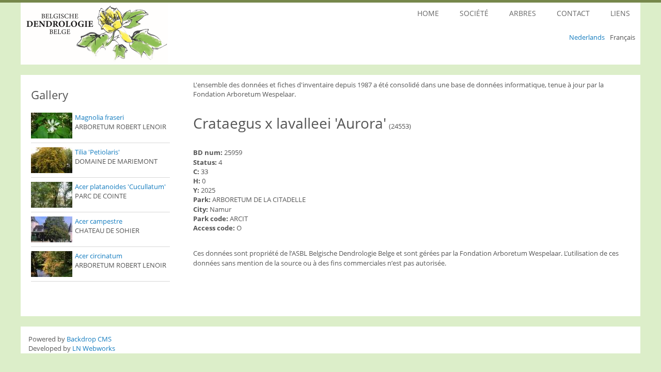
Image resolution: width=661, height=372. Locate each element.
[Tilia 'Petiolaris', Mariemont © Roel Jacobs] (51, 160)
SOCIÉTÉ (474, 13)
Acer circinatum (98, 255)
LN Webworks (93, 348)
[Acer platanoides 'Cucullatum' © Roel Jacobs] (51, 195)
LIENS (620, 13)
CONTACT (573, 13)
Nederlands (587, 37)
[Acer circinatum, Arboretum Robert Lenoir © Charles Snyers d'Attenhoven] (51, 264)
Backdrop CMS (89, 339)
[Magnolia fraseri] (51, 125)
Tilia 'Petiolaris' (97, 152)
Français (622, 37)
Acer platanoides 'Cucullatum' (120, 186)
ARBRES (522, 13)
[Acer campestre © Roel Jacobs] (51, 229)
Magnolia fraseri (99, 117)
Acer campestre (98, 221)
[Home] (123, 34)
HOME (428, 13)
